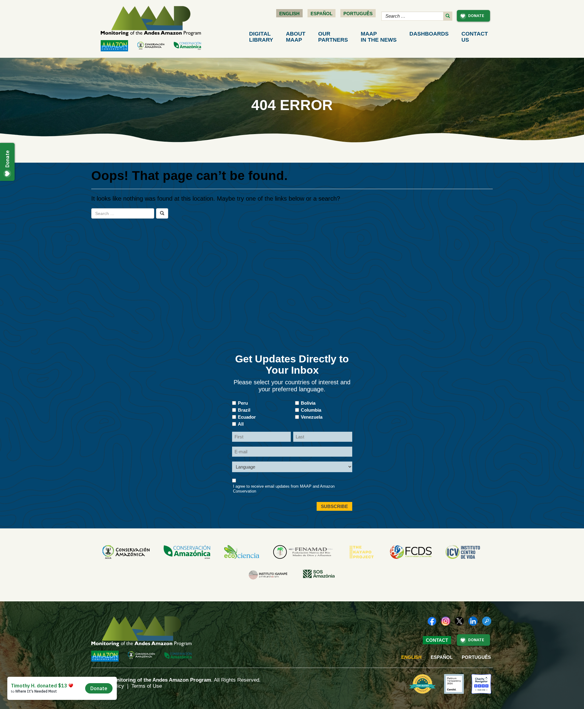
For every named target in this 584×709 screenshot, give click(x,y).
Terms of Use (146, 686)
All (241, 424)
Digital (261, 37)
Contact (474, 37)
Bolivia (308, 403)
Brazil (244, 410)
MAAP (379, 37)
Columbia (311, 410)
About (295, 37)
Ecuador (247, 417)
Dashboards (429, 34)
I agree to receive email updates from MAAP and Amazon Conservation (284, 488)
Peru (243, 403)
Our (333, 37)
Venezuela (311, 417)
